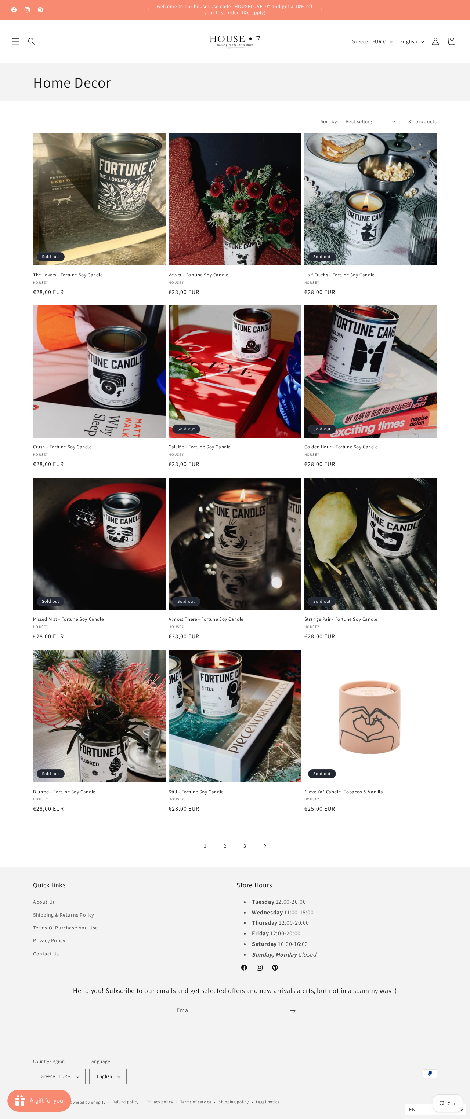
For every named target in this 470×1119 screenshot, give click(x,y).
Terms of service (195, 1101)
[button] (15, 41)
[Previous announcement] (148, 10)
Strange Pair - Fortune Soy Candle (340, 619)
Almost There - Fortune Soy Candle (206, 619)
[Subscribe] (293, 1010)
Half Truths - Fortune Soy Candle (339, 275)
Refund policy (126, 1101)
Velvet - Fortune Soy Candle (198, 275)
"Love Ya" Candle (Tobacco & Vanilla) (344, 792)
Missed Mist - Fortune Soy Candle (68, 619)
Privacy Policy (49, 940)
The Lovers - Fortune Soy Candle (68, 275)
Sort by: (329, 121)
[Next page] (265, 846)
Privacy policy (159, 1101)
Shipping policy (233, 1101)
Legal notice (267, 1101)
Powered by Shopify (87, 1102)
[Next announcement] (322, 10)
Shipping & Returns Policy (63, 914)
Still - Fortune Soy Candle (196, 792)
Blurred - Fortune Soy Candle (64, 792)
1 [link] (205, 846)
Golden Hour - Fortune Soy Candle (341, 447)
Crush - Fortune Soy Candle (62, 447)
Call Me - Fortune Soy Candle (200, 447)
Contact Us (46, 953)
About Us (44, 901)
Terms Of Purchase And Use (65, 927)
